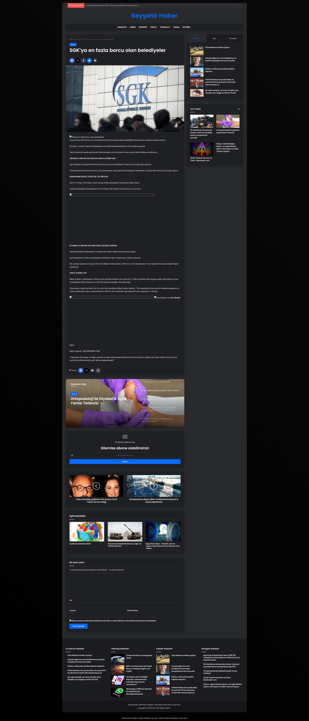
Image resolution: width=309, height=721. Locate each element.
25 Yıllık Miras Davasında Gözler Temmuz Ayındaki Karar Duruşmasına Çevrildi (201, 134)
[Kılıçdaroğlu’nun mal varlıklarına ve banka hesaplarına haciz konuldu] (197, 61)
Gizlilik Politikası (144, 718)
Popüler (196, 38)
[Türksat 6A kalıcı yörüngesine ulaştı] (117, 658)
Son (214, 38)
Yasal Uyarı (183, 718)
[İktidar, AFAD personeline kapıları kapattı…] (197, 72)
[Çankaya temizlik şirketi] (87, 531)
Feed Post (177, 705)
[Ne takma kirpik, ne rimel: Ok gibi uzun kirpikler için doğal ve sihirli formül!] (197, 93)
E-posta (73, 610)
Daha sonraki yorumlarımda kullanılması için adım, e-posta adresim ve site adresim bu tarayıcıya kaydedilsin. (114, 621)
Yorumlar (233, 38)
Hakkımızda (126, 718)
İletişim (186, 27)
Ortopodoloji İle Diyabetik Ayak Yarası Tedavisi (227, 131)
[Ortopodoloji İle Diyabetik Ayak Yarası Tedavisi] (227, 121)
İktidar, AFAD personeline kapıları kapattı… (182, 678)
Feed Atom (167, 705)
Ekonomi (143, 27)
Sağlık (153, 27)
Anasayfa (121, 27)
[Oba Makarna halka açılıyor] (197, 50)
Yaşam (176, 27)
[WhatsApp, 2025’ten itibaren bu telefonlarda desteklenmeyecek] (117, 692)
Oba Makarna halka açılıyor (217, 47)
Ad (71, 600)
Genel (82, 39)
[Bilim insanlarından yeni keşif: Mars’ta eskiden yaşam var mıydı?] (117, 669)
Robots (150, 705)
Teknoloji (165, 27)
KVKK (161, 718)
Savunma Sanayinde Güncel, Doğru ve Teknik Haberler (124, 545)
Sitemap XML (133, 705)
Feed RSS (158, 705)
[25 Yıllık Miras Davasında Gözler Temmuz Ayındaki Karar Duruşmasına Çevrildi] (201, 121)
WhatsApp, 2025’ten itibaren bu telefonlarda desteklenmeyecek (139, 691)
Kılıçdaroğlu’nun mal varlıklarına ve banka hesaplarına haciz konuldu (220, 59)
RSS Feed (143, 705)
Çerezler (154, 718)
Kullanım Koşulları (171, 718)
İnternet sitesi (132, 610)
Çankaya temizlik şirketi (80, 544)
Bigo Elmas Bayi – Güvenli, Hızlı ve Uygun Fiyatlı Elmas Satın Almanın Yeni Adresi (162, 546)
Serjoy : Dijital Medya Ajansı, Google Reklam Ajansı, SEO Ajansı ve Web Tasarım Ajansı (227, 148)
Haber (133, 27)
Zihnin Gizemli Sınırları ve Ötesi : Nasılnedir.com (100, 401)
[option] (125, 403)
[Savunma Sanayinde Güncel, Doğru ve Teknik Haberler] (125, 531)
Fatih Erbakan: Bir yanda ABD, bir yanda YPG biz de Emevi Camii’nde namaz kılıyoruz (220, 82)
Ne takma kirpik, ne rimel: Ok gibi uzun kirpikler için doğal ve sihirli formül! (222, 91)
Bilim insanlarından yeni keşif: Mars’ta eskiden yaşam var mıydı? (139, 668)
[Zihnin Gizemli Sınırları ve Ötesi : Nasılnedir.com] (201, 149)
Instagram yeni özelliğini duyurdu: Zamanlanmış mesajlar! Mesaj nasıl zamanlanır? (137, 681)
